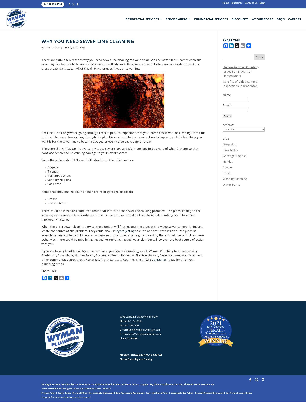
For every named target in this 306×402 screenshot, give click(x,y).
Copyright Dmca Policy (157, 393)
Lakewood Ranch (191, 384)
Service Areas (176, 19)
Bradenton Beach (122, 384)
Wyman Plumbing (53, 47)
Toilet (227, 173)
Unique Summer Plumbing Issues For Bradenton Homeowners (241, 71)
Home (225, 3)
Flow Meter (230, 150)
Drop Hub (229, 144)
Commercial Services (211, 19)
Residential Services (142, 19)
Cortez (135, 384)
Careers (294, 19)
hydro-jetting (125, 231)
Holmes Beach (105, 384)
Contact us (159, 260)
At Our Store (262, 19)
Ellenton (169, 384)
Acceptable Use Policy (182, 393)
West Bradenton (69, 384)
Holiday (228, 161)
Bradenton (55, 384)
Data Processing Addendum (130, 393)
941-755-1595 (54, 4)
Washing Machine (235, 179)
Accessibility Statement (101, 393)
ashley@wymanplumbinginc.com (144, 333)
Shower (228, 167)
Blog (262, 3)
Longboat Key (146, 384)
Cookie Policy (64, 393)
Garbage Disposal (235, 156)
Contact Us (251, 3)
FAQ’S (281, 19)
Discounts (236, 3)
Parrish (178, 384)
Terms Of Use (80, 393)
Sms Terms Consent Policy (239, 393)
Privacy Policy (48, 393)
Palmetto (159, 384)
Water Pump (231, 184)
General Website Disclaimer (209, 393)
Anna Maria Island (88, 384)
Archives (228, 125)
